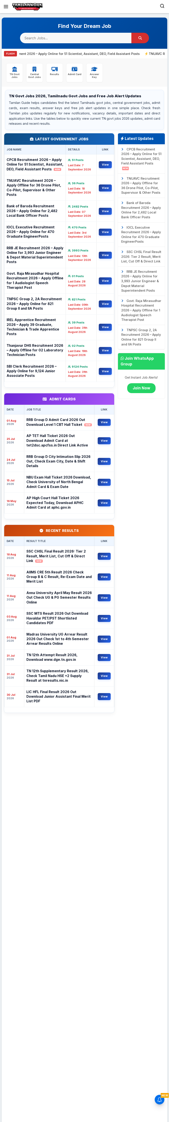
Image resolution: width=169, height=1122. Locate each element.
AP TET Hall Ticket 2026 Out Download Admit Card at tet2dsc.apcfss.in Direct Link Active (57, 440)
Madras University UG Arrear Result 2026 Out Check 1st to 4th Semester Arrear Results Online (57, 639)
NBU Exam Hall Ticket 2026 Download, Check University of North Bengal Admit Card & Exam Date (58, 482)
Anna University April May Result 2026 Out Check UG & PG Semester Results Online (59, 597)
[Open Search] (162, 6)
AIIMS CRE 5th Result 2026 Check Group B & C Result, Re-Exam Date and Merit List (59, 577)
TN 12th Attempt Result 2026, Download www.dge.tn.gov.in (51, 657)
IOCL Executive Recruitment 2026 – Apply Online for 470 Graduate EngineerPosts (31, 232)
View (105, 164)
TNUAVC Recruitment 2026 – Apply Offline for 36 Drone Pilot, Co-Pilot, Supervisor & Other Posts (34, 188)
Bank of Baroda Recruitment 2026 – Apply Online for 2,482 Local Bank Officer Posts (32, 211)
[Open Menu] (6, 6)
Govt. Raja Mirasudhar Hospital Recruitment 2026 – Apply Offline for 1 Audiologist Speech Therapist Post (35, 280)
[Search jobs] (140, 38)
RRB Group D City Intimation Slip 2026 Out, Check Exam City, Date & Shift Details (58, 461)
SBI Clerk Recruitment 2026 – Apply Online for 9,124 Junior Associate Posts (32, 371)
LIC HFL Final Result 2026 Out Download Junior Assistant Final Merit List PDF (58, 696)
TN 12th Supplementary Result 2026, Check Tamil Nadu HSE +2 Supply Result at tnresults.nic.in (57, 676)
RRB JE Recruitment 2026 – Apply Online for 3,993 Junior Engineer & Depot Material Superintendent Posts (35, 255)
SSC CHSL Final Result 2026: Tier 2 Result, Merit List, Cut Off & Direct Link (56, 556)
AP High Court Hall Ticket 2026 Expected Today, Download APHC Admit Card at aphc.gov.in (55, 503)
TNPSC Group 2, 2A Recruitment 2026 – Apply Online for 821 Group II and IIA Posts (34, 304)
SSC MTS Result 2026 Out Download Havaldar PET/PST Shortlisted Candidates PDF (57, 618)
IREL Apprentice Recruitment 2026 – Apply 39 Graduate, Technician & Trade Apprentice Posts (33, 327)
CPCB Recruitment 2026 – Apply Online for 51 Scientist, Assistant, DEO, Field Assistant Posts (35, 164)
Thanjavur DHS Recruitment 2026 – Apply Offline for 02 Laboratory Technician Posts (35, 350)
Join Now (141, 388)
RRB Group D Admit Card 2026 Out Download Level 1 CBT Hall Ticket (58, 422)
